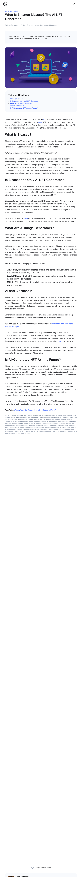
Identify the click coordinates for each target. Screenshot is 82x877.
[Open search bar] (74, 4)
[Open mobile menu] (78, 4)
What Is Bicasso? (16, 99)
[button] (78, 3)
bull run (60, 341)
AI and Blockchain (17, 106)
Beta (26, 218)
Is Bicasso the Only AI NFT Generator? (24, 101)
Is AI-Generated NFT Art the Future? (24, 108)
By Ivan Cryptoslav (12, 25)
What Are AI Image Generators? (22, 103)
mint (40, 122)
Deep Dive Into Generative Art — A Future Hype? (34, 410)
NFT (45, 119)
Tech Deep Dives (11, 11)
